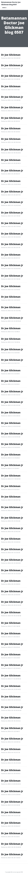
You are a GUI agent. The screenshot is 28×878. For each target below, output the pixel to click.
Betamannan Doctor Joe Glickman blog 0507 (10, 3)
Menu (4, 7)
